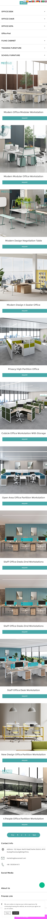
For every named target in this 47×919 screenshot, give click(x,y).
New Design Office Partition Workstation (23, 754)
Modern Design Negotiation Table (23, 240)
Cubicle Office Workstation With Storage (23, 433)
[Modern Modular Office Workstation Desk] (23, 149)
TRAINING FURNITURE (11, 48)
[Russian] (30, 2)
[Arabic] (43, 2)
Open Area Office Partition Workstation (23, 497)
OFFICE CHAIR (7, 19)
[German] (38, 2)
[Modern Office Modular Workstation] (23, 84)
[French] (40, 2)
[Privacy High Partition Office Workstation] (23, 341)
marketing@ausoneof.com (16, 858)
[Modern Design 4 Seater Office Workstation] (23, 277)
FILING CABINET (8, 41)
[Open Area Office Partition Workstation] (23, 470)
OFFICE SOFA (7, 26)
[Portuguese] (32, 2)
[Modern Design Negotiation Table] (23, 213)
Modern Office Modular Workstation (23, 112)
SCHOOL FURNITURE (10, 55)
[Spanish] (27, 2)
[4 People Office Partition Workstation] (23, 791)
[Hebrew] (24, 2)
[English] (45, 2)
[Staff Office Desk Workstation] (23, 662)
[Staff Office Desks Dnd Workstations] (23, 534)
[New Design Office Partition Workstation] (23, 727)
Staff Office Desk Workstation (23, 690)
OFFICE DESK (7, 11)
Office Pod (6, 33)
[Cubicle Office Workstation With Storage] (23, 406)
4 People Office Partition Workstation (23, 818)
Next (34, 835)
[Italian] (35, 2)
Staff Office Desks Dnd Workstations (24, 561)
